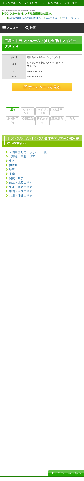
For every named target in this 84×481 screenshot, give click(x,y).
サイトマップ (71, 18)
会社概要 (52, 18)
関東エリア (16, 178)
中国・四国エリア (20, 191)
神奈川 (13, 165)
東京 (12, 161)
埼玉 (12, 169)
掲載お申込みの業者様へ (25, 18)
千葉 (12, 174)
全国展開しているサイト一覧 (28, 152)
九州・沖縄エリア (20, 195)
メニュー (12, 27)
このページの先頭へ (68, 473)
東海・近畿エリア (20, 187)
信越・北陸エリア (20, 182)
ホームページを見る (44, 87)
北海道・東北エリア (22, 156)
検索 (33, 27)
